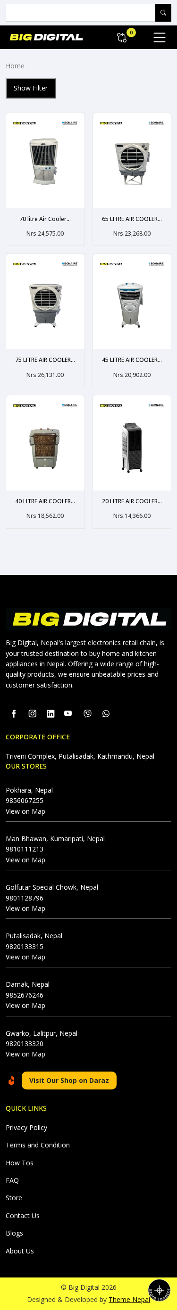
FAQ (12, 1180)
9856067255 (24, 800)
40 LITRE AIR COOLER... (45, 501)
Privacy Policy (26, 1127)
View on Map (25, 811)
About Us (20, 1250)
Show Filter (31, 87)
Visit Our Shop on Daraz (69, 1080)
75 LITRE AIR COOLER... (45, 360)
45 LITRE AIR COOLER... (132, 360)
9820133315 (24, 946)
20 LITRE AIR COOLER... (132, 501)
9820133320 (24, 1043)
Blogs (14, 1232)
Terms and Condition (38, 1144)
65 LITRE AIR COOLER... (132, 219)
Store (14, 1197)
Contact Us (23, 1215)
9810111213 (24, 848)
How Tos (20, 1162)
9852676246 (24, 995)
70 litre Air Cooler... (45, 219)
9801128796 (24, 897)
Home (15, 65)
